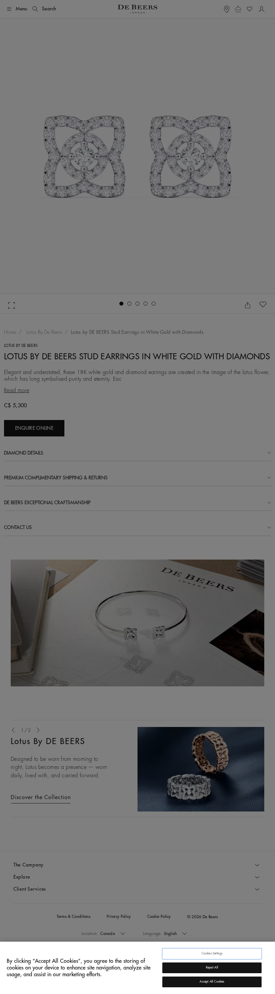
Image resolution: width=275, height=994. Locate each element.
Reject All (212, 967)
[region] (137, 968)
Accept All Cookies (212, 981)
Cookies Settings (212, 953)
